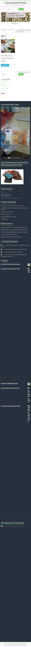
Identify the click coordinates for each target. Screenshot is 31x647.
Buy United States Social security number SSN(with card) (14, 229)
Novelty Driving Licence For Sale (8, 216)
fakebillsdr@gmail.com (6, 195)
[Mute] (25, 158)
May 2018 (3, 83)
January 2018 (4, 88)
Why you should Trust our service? (9, 234)
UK (1, 192)
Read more (5, 65)
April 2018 (3, 85)
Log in (2, 97)
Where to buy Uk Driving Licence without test (11, 237)
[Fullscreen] (28, 158)
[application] (15, 133)
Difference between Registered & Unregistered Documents (14, 232)
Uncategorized (4, 219)
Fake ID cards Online (5, 214)
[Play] (3, 158)
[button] (15, 133)
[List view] (5, 36)
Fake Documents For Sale (7, 212)
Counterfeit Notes (15, 3)
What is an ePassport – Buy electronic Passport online (14, 227)
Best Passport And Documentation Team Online (12, 205)
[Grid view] (2, 36)
